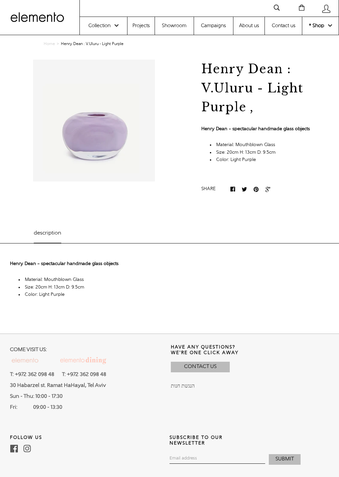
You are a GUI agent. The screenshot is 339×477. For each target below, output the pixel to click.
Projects (141, 25)
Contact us (283, 25)
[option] (94, 121)
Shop (317, 25)
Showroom (174, 25)
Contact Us (200, 366)
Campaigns (213, 25)
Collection (99, 25)
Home (49, 44)
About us (249, 25)
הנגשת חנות (183, 386)
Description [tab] (47, 233)
